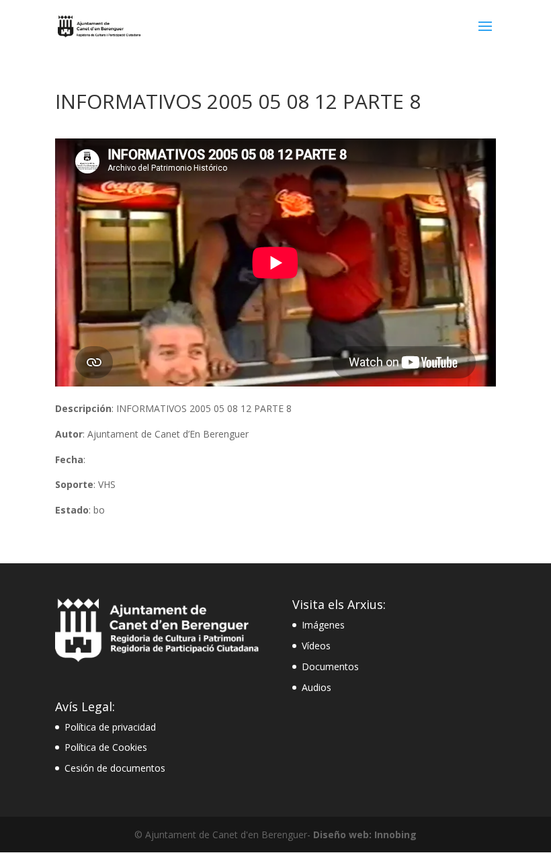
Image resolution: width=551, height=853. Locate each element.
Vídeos (316, 645)
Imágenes (323, 624)
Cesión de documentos (115, 768)
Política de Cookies (106, 747)
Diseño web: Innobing (365, 834)
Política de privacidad (110, 727)
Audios (316, 687)
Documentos (330, 666)
